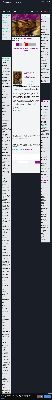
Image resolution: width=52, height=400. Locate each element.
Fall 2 (42, 145)
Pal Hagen (28, 83)
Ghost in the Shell (6, 149)
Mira (42, 142)
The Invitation (5, 367)
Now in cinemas (7, 59)
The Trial (4, 376)
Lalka (3, 235)
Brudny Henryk (5, 93)
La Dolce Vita (5, 234)
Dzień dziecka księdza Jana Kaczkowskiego (44, 161)
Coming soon (46, 102)
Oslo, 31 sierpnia (5, 304)
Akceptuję (47, 396)
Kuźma (3, 223)
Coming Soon (14, 12)
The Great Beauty (6, 362)
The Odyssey (6, 25)
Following (4, 132)
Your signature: (15, 162)
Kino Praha (43, 216)
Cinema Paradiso (5, 100)
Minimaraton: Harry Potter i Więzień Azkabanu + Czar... (6, 266)
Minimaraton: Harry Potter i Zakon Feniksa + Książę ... (6, 270)
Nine (3, 289)
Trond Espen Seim (32, 84)
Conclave (4, 104)
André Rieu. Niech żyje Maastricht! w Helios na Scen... (6, 80)
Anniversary (4, 84)
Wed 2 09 (35, 44)
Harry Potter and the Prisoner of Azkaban (6, 173)
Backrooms (4, 88)
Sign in (42, 1)
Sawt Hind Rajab (5, 334)
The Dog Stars (44, 108)
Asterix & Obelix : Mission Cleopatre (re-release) (45, 135)
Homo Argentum (44, 72)
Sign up (46, 1)
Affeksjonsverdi (5, 67)
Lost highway (5, 243)
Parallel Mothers (5, 313)
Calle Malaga (5, 94)
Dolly (42, 57)
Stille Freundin (5, 345)
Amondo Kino (44, 182)
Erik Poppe (19, 18)
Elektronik (43, 205)
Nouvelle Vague (44, 40)
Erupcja (4, 117)
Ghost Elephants (5, 147)
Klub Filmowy (5, 218)
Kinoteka (43, 222)
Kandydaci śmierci (45, 75)
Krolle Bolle (43, 32)
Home (3, 11)
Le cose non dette (6, 241)
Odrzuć (40, 396)
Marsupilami (43, 163)
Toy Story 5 (4, 387)
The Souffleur (5, 375)
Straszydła (5, 36)
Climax (3, 102)
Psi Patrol (5, 20)
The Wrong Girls (44, 48)
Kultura (42, 224)
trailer (32, 35)
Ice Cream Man (44, 74)
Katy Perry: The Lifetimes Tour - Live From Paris (5, 205)
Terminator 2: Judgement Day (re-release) (44, 121)
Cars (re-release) (44, 137)
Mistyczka (43, 165)
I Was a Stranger (44, 140)
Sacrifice (43, 26)
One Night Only (44, 63)
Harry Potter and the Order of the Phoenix (6, 168)
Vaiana (3, 389)
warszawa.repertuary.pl (14, 2)
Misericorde (4, 273)
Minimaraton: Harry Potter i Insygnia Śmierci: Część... (6, 257)
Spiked (3, 344)
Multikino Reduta (44, 227)
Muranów (43, 237)
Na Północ (4, 282)
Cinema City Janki (44, 194)
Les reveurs (43, 35)
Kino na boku (44, 214)
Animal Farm (5, 83)
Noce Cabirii (4, 291)
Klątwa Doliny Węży (6, 220)
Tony (42, 153)
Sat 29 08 (24, 44)
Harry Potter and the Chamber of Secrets (6, 161)
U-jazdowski (43, 239)
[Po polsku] (49, 1)
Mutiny (42, 28)
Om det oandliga (6, 297)
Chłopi (3, 99)
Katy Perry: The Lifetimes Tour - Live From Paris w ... (6, 209)
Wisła (42, 241)
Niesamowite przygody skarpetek (5, 287)
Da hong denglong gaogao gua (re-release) (6, 107)
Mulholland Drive (5, 278)
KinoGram (43, 217)
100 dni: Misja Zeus (45, 156)
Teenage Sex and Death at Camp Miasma (45, 150)
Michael (4, 254)
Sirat (3, 339)
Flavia (42, 51)
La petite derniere (45, 144)
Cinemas (46, 180)
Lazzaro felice (5, 237)
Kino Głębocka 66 (45, 213)
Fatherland (4, 123)
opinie (35, 35)
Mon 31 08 (29, 44)
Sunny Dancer (44, 118)
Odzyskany (43, 59)
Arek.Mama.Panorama (46, 24)
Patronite (46, 11)
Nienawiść (4, 283)
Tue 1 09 (32, 44)
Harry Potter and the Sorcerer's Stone (6, 177)
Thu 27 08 (18, 44)
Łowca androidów (6, 392)
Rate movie (19, 110)
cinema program (18, 35)
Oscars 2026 (36, 12)
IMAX (42, 211)
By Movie (23, 12)
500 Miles (43, 128)
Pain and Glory (5, 311)
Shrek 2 (3, 337)
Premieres (9, 11)
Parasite (4, 314)
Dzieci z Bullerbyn (6, 112)
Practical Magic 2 (44, 174)
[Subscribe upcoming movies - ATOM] (49, 11)
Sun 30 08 (26, 44)
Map (41, 11)
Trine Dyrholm (34, 83)
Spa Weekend (44, 147)
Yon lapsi (43, 139)
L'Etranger (4, 224)
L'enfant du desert (45, 34)
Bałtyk (3, 89)
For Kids (32, 12)
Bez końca (43, 157)
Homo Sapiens (5, 187)
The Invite (4, 368)
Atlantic (43, 184)
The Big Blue (5, 356)
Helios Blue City (44, 206)
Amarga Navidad (44, 106)
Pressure (43, 166)
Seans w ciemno (5, 336)
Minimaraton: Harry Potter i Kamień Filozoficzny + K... (6, 261)
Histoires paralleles (45, 52)
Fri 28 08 (21, 44)
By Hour (28, 12)
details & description (26, 35)
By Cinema (19, 12)
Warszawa (45, 16)
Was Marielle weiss (45, 42)
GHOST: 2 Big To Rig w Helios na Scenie (6, 142)
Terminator (4, 350)
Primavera (43, 46)
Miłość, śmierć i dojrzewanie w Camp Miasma (5, 276)
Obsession (4, 294)
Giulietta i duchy (5, 150)
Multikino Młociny (45, 225)
